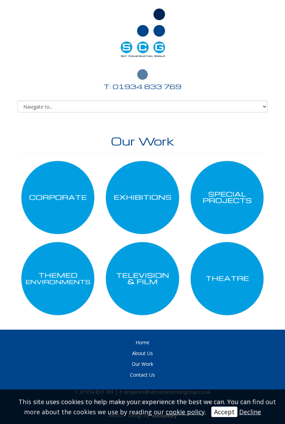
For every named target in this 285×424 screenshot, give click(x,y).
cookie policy (185, 412)
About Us (142, 353)
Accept (224, 412)
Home (142, 342)
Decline (250, 412)
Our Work (142, 364)
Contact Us (142, 374)
